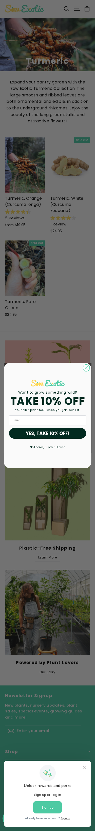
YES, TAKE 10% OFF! (48, 433)
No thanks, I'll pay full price (47, 447)
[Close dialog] (86, 367)
